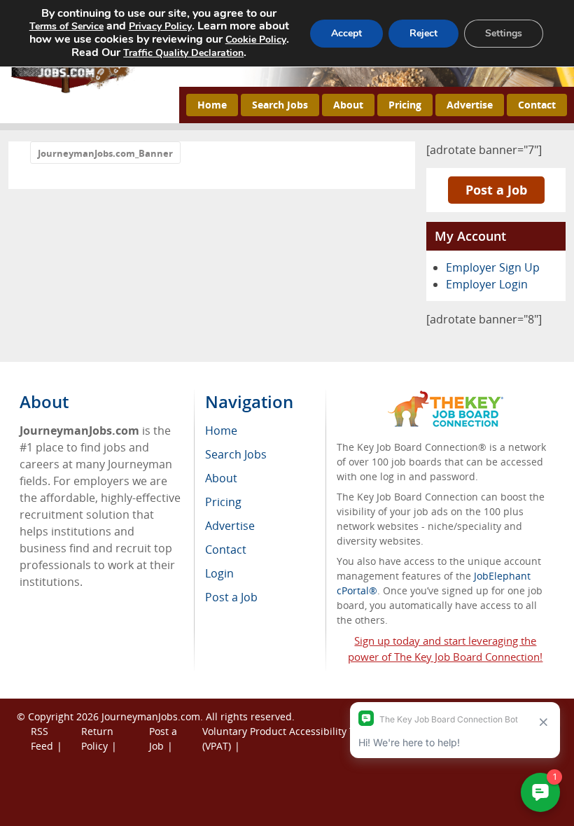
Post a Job (496, 189)
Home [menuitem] (221, 430)
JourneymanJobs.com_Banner (105, 153)
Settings (503, 33)
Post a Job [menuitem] (231, 597)
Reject (424, 33)
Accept (346, 33)
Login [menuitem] (219, 573)
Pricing (404, 104)
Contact (537, 104)
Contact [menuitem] (225, 549)
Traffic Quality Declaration (183, 52)
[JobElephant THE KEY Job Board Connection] (445, 397)
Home (212, 104)
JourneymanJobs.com (151, 716)
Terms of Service (66, 26)
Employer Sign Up (493, 267)
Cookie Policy (255, 39)
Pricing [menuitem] (223, 502)
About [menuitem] (221, 478)
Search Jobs (280, 104)
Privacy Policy (160, 26)
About (348, 104)
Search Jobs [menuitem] (236, 454)
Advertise (470, 104)
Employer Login (487, 284)
